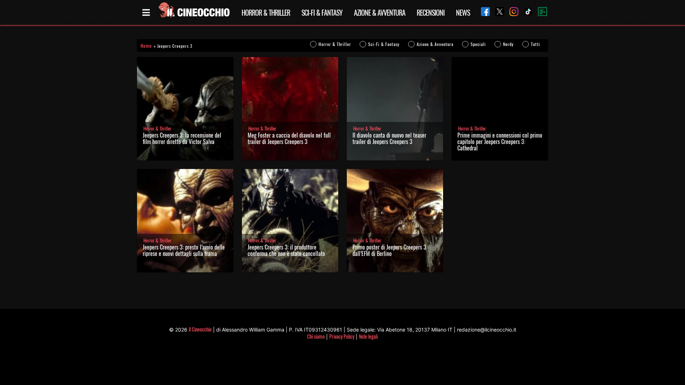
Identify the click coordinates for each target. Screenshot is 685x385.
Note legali (368, 336)
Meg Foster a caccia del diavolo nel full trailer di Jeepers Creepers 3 (289, 138)
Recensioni (431, 12)
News (463, 12)
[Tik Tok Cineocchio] (525, 12)
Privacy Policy (341, 336)
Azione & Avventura (379, 12)
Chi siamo (316, 336)
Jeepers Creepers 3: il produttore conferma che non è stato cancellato (286, 250)
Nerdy (508, 44)
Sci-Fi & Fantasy (321, 12)
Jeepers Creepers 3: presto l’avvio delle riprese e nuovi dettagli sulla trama (184, 250)
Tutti (535, 44)
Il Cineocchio (200, 329)
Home (146, 45)
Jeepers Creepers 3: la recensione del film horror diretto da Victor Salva (182, 138)
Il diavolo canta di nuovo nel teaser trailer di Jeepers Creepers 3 (389, 138)
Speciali (478, 44)
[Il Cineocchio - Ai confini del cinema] (194, 12)
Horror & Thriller (266, 12)
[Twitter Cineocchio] (497, 12)
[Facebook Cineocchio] (483, 12)
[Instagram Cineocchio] (511, 12)
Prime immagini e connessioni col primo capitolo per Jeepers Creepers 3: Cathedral (499, 141)
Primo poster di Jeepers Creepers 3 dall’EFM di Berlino (389, 250)
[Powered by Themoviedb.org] (540, 12)
